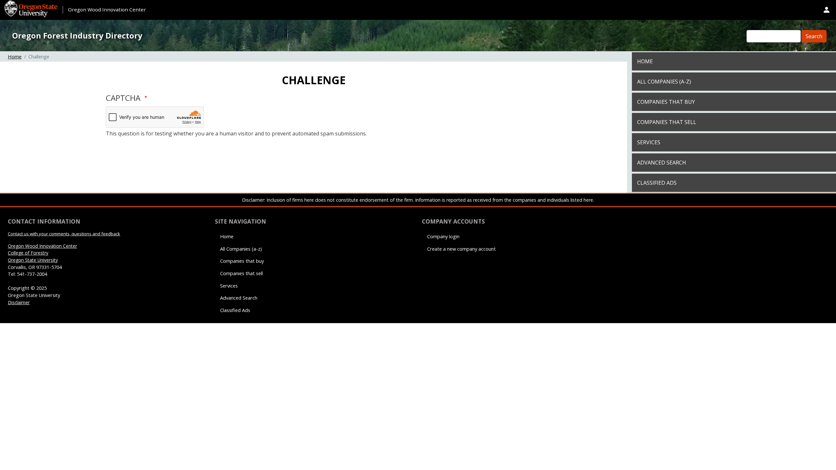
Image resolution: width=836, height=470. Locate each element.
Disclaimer (19, 302)
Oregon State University (33, 260)
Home (15, 56)
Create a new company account (461, 249)
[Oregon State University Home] (31, 4)
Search (814, 36)
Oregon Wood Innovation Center (107, 9)
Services (648, 142)
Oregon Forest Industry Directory (77, 35)
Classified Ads (657, 182)
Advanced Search (661, 162)
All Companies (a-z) (664, 81)
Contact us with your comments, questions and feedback (64, 234)
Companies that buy (666, 101)
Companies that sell (666, 122)
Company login (443, 236)
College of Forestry (28, 253)
